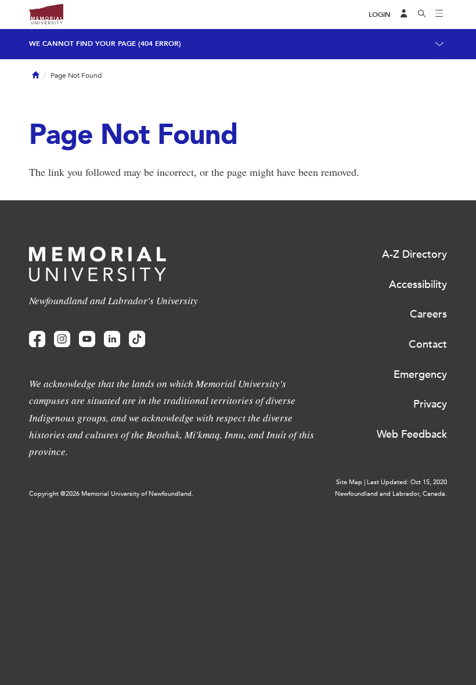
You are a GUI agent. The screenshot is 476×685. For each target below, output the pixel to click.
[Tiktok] (137, 339)
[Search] (422, 14)
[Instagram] (62, 339)
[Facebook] (37, 339)
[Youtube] (87, 339)
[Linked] (112, 339)
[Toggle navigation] (439, 14)
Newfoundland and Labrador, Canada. (391, 493)
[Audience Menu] (404, 14)
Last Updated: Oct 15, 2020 (407, 482)
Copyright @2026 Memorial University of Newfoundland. (111, 493)
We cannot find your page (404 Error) (105, 43)
